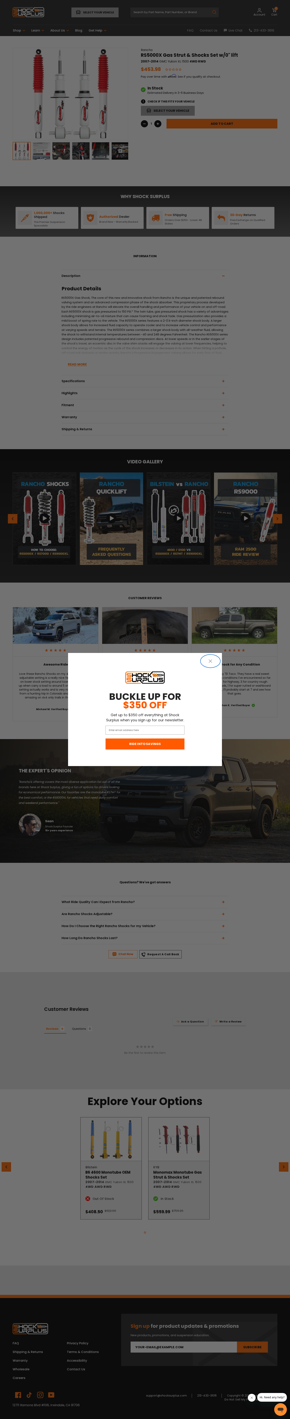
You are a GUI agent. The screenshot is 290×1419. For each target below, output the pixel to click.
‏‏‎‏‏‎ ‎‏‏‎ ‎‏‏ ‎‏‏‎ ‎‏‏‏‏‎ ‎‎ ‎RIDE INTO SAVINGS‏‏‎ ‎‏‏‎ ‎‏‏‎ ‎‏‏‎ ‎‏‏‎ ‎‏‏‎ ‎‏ (145, 744)
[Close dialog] (210, 661)
